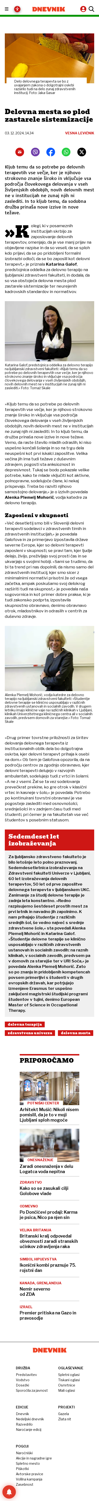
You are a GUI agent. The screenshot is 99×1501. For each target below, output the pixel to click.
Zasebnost (24, 1484)
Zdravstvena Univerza (30, 1033)
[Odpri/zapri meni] (11, 9)
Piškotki (22, 1469)
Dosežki (22, 1385)
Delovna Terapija (25, 1024)
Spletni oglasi (69, 1375)
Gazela (63, 1414)
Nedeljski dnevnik (30, 1419)
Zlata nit (64, 1419)
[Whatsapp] (66, 152)
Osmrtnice (66, 1385)
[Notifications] (9, 1492)
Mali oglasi (66, 1390)
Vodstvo (23, 1380)
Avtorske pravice (29, 1474)
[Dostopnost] (17, 9)
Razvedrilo (24, 1424)
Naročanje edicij (28, 1430)
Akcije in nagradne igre (34, 1458)
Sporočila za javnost (32, 1390)
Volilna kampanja (29, 1479)
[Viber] (35, 152)
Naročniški (24, 1453)
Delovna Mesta (75, 1033)
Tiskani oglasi (69, 1380)
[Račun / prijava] (83, 9)
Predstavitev (26, 1375)
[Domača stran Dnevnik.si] (48, 9)
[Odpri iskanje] (90, 9)
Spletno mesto (28, 1463)
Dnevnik (22, 1414)
